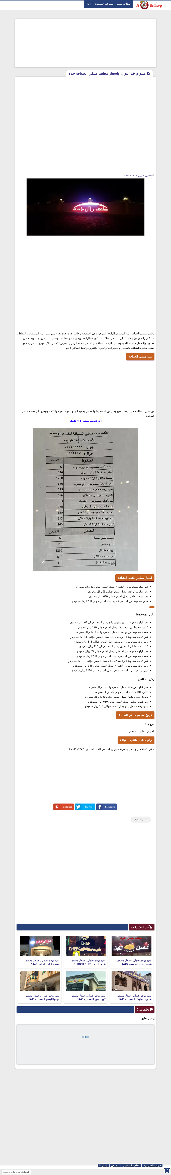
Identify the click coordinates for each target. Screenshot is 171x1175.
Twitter (88, 806)
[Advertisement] (85, 43)
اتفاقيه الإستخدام (131, 1165)
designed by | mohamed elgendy (16, 1172)
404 (89, 3)
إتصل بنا (103, 1165)
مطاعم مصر (124, 3)
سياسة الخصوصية (152, 1165)
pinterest (67, 806)
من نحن (115, 1165)
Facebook (110, 806)
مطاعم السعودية (104, 3)
